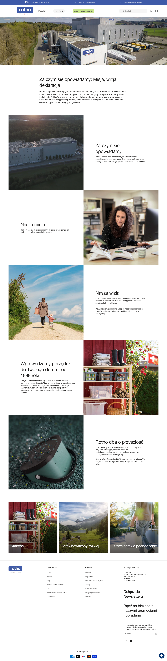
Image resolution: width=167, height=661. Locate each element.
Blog (48, 581)
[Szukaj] (122, 11)
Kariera (49, 577)
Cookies (88, 597)
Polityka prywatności (92, 593)
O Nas (49, 573)
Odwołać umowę (91, 589)
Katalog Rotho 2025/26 (55, 585)
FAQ (48, 589)
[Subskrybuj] (155, 633)
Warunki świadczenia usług (56, 593)
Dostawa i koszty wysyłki (94, 581)
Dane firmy (51, 597)
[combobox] (133, 11)
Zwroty (87, 585)
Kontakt (88, 573)
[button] (13, 11)
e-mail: (126, 574)
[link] (156, 11)
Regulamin (89, 577)
